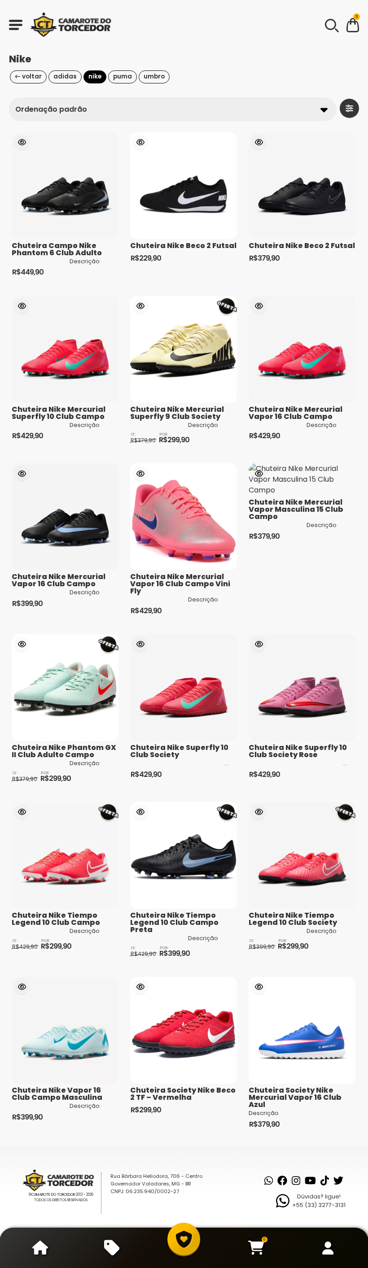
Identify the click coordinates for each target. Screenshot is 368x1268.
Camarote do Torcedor (53, 1194)
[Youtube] (310, 1180)
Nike (94, 76)
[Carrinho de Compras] (352, 26)
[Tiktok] (324, 1180)
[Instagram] (296, 1180)
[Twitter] (338, 1180)
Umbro (154, 76)
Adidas (65, 76)
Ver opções (22, 142)
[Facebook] (282, 1180)
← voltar (28, 76)
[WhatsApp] (268, 1180)
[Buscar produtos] (331, 24)
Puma (122, 76)
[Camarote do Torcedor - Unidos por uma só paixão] (73, 24)
